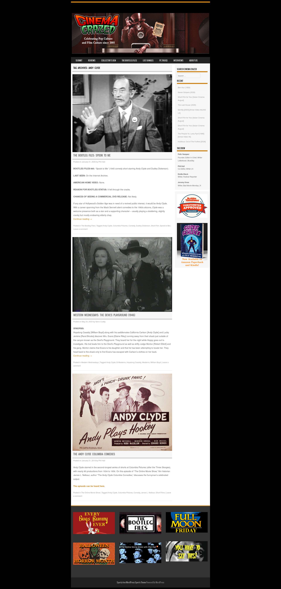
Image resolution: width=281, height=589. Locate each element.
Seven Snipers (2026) (186, 92)
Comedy (131, 225)
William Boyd (155, 362)
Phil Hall (101, 161)
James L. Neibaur (148, 492)
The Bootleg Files (129, 60)
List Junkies (148, 60)
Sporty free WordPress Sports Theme (131, 582)
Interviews (178, 60)
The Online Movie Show (90, 492)
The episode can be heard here (88, 486)
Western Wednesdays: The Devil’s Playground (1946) (104, 315)
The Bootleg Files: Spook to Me (91, 155)
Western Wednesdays (90, 362)
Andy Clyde (107, 225)
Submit (79, 60)
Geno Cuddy (100, 321)
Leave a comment (80, 229)
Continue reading (82, 218)
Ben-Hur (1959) (184, 87)
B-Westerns (121, 362)
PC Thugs (163, 60)
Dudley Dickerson (143, 225)
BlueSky (191, 160)
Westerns (146, 362)
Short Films (160, 492)
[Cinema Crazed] (140, 52)
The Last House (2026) (187, 105)
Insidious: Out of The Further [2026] (192, 141)
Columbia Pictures (120, 225)
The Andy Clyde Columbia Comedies (94, 454)
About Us (193, 60)
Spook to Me (165, 225)
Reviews (91, 60)
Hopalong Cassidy (134, 362)
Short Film (155, 225)
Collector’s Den (108, 60)
